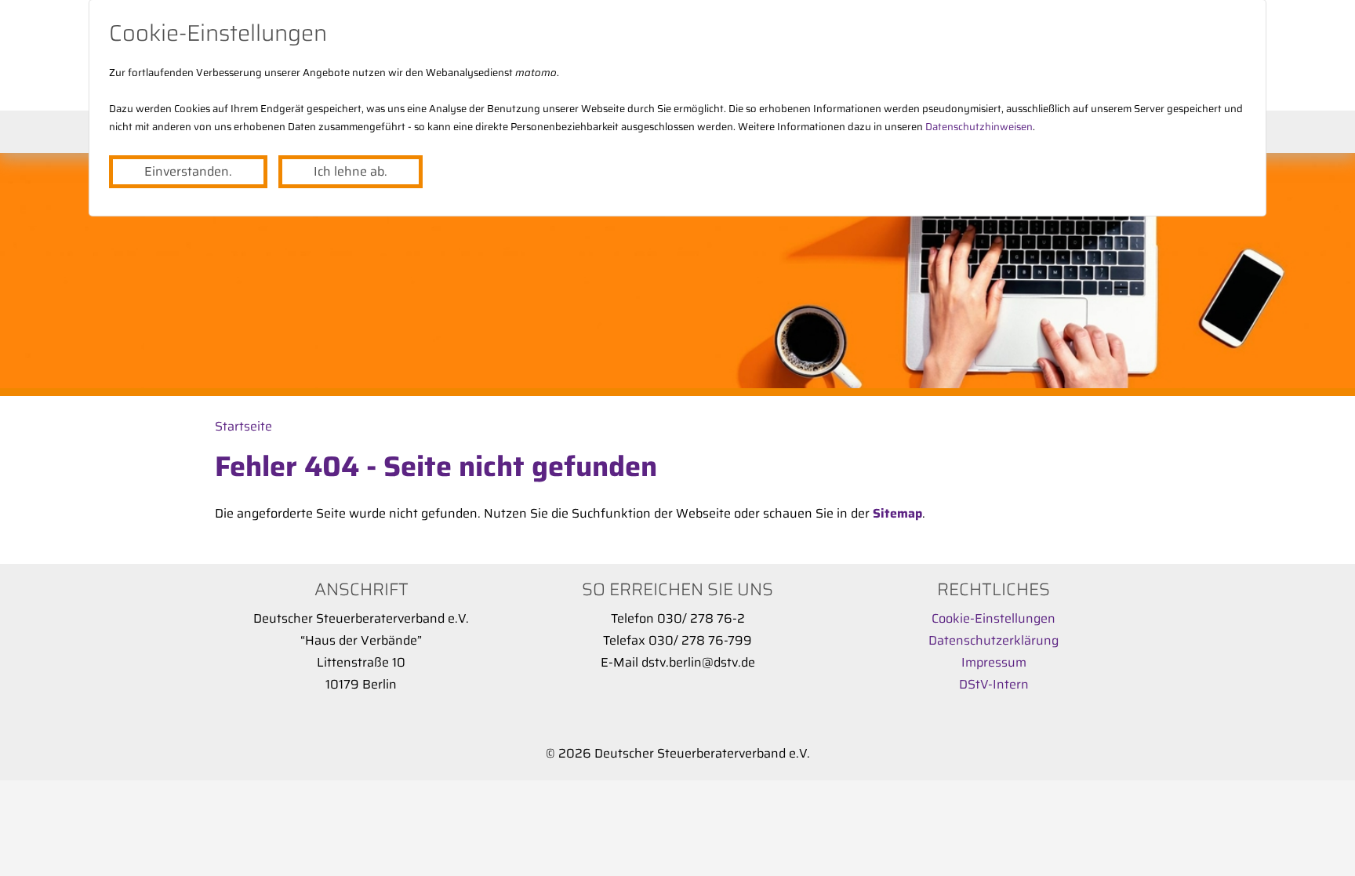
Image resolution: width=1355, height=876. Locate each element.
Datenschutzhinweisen (979, 126)
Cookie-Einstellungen (993, 618)
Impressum (993, 662)
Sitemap (897, 513)
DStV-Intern (994, 684)
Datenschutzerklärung (993, 640)
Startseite (243, 426)
